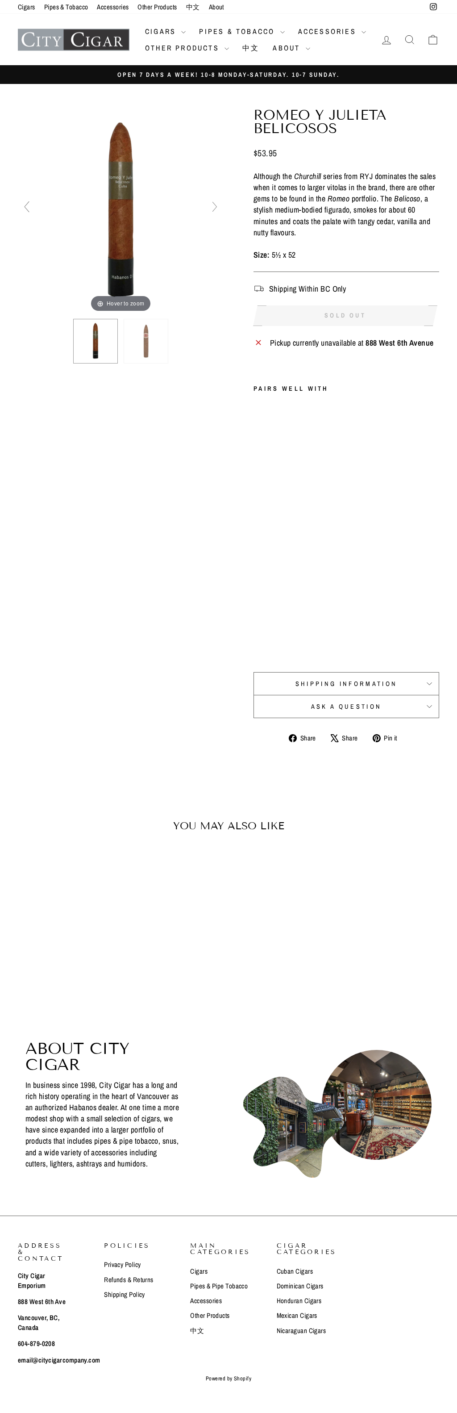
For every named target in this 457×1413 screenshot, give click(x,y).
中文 (193, 7)
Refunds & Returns (129, 1279)
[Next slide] (215, 207)
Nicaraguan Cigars (301, 1330)
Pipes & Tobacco (66, 7)
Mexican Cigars (297, 1315)
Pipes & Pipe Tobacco (219, 1286)
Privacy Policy (122, 1264)
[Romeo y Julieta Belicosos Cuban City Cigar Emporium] (95, 341)
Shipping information (346, 683)
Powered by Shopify (228, 1378)
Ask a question (346, 706)
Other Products (157, 7)
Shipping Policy (124, 1294)
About (216, 7)
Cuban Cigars (295, 1271)
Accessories (113, 7)
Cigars (26, 7)
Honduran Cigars (299, 1300)
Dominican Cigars (300, 1286)
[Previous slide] (27, 207)
